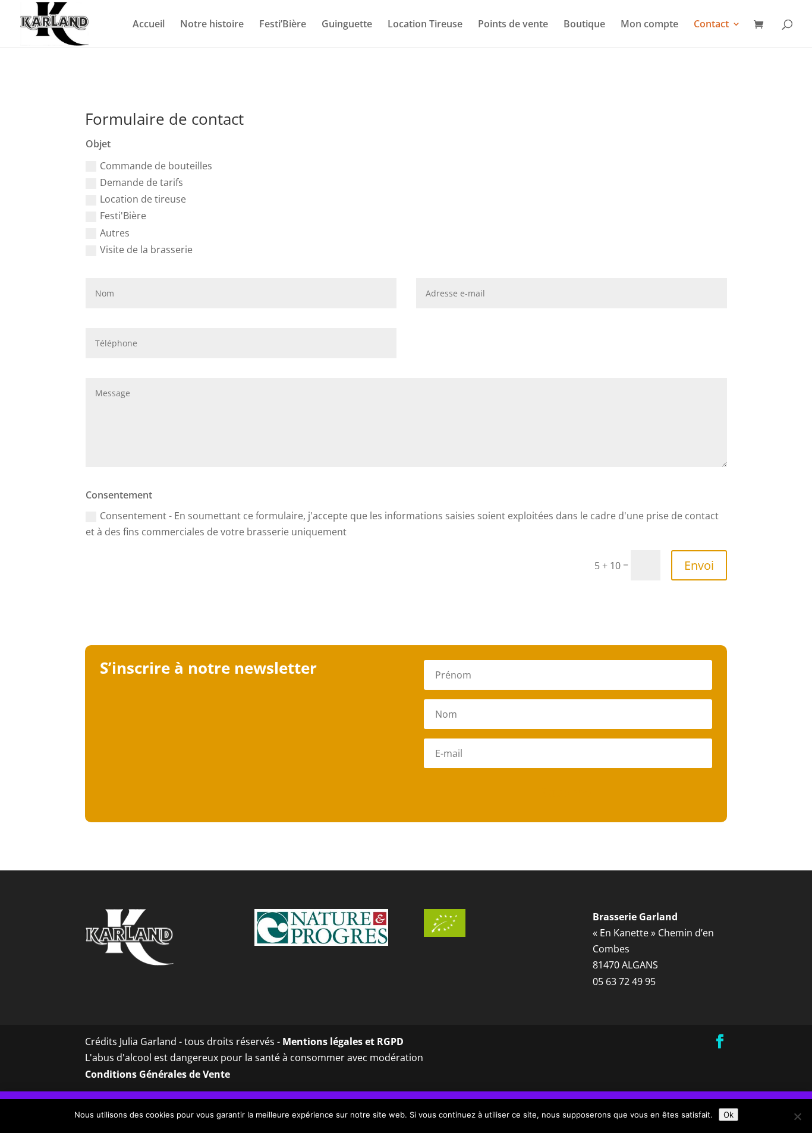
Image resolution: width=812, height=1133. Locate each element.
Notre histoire (212, 25)
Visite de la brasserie (146, 249)
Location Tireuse (425, 25)
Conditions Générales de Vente (157, 1074)
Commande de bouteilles (156, 165)
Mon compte (649, 25)
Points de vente (513, 25)
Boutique (584, 25)
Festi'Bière (123, 215)
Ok (728, 1114)
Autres (115, 232)
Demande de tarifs (141, 182)
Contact (711, 25)
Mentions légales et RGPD (343, 1041)
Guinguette (347, 25)
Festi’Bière (282, 25)
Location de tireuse (143, 199)
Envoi (699, 565)
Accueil (149, 25)
